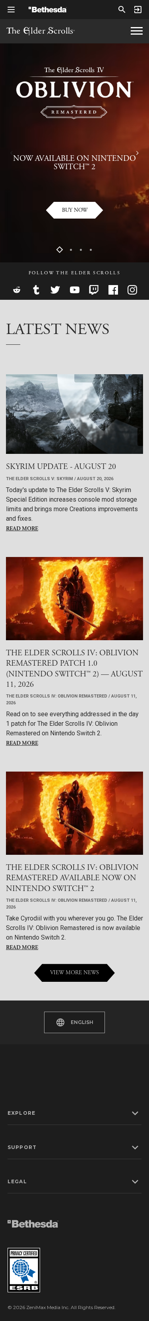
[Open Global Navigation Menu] (11, 9)
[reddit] (16, 290)
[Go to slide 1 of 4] (59, 249)
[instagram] (132, 290)
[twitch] (94, 290)
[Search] (122, 9)
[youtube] (74, 290)
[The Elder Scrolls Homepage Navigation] (137, 31)
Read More (22, 528)
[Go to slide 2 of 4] (71, 250)
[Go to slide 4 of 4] (91, 250)
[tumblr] (36, 290)
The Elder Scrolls (40, 31)
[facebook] (113, 290)
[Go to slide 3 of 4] (81, 250)
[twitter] (55, 290)
